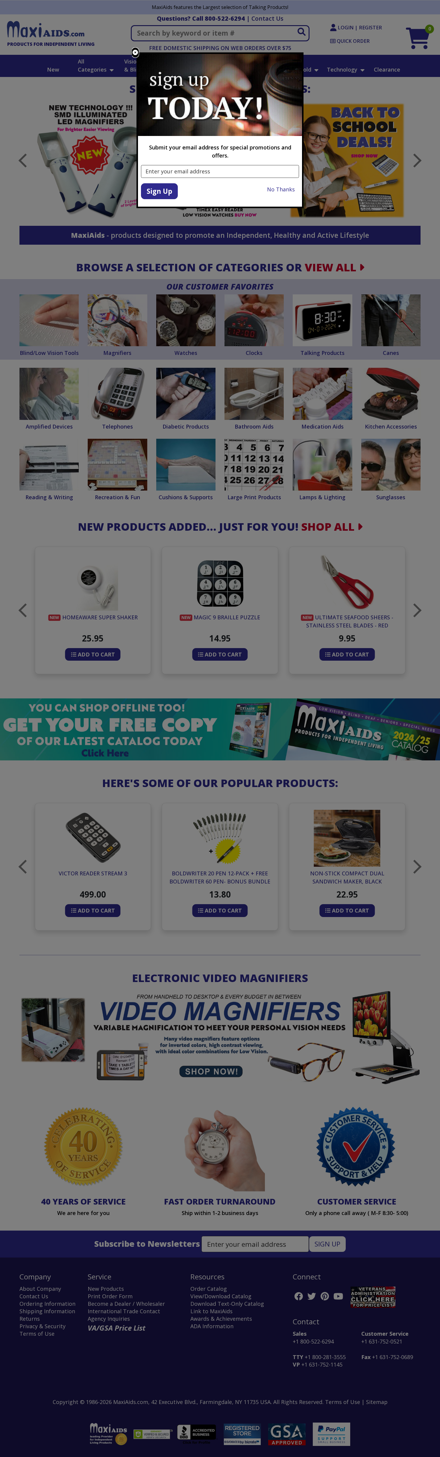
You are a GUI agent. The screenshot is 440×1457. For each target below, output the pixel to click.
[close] (135, 52)
